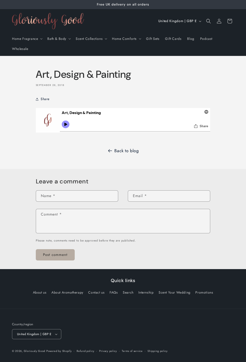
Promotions (204, 292)
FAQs (114, 292)
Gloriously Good (34, 351)
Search (128, 292)
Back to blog (126, 151)
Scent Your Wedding (175, 292)
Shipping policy (158, 351)
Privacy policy (108, 351)
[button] (26, 39)
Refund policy (85, 351)
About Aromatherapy (67, 292)
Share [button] (45, 99)
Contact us (96, 292)
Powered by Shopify (59, 351)
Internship (146, 292)
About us (40, 292)
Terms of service (132, 351)
